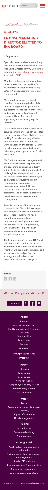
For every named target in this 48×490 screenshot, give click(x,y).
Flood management (24, 418)
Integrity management (24, 325)
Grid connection (24, 392)
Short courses (24, 436)
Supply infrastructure (24, 414)
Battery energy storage (24, 388)
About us (24, 321)
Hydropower (24, 369)
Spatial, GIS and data (24, 461)
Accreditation (24, 428)
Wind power (24, 372)
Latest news (24, 340)
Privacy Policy (38, 483)
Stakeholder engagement (24, 469)
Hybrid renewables (24, 380)
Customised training (24, 432)
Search (35, 5)
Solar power (24, 376)
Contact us (24, 347)
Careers (24, 343)
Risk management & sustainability (24, 465)
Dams (24, 403)
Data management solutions (24, 472)
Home (6, 24)
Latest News (16, 24)
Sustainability (24, 336)
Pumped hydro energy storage (24, 384)
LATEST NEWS (11, 31)
